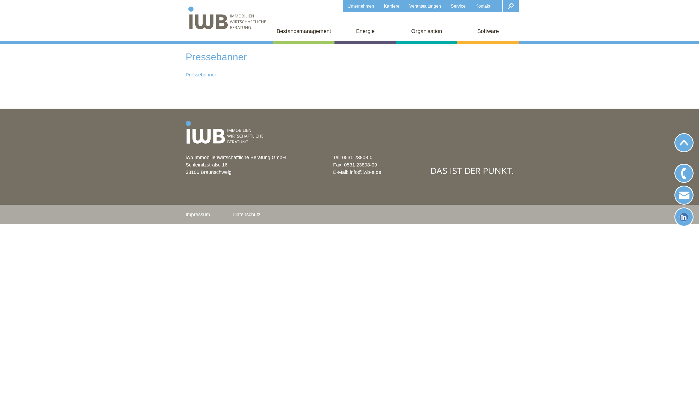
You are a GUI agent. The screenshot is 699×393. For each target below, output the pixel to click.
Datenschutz (246, 214)
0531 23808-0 (357, 157)
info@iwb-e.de (365, 172)
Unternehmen (361, 6)
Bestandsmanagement (304, 31)
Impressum (198, 214)
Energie (365, 31)
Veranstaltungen (425, 6)
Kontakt (482, 6)
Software (488, 31)
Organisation (426, 31)
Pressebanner (201, 75)
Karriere (391, 6)
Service (458, 6)
